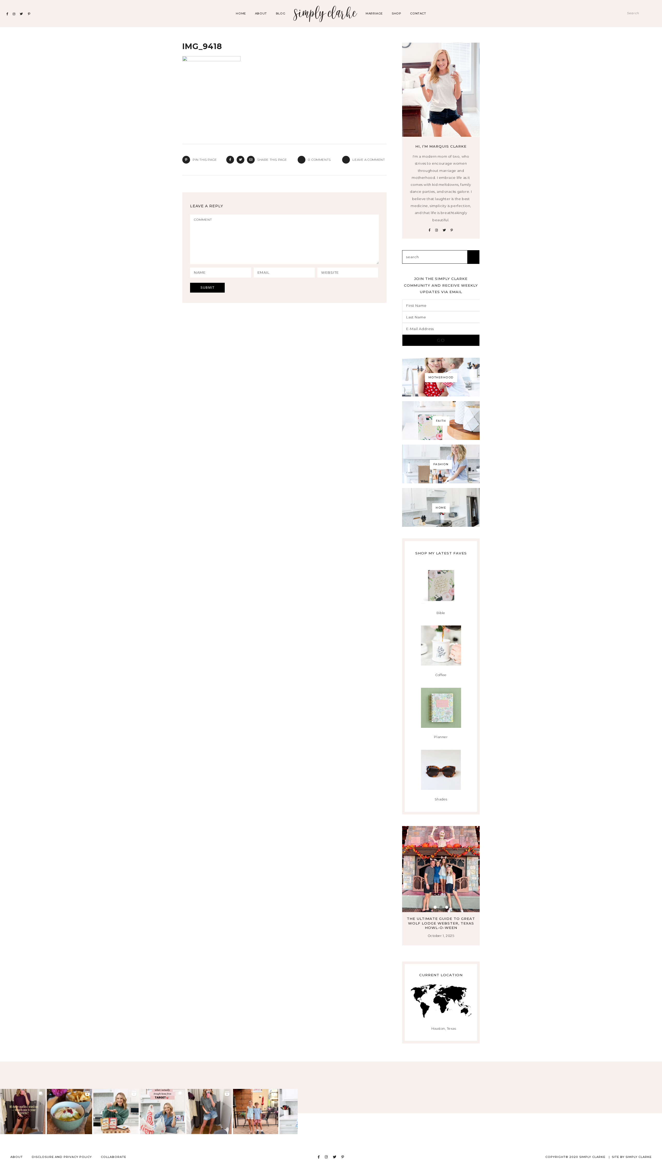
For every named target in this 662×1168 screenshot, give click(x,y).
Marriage (374, 13)
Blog (280, 13)
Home (241, 13)
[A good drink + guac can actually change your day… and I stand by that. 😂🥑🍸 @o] (69, 1111)
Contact (418, 13)
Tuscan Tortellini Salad (441, 919)
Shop (396, 13)
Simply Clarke (325, 13)
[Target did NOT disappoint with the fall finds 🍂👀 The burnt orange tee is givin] (162, 1111)
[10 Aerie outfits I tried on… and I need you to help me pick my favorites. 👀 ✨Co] (23, 1111)
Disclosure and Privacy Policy (62, 1157)
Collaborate (113, 1157)
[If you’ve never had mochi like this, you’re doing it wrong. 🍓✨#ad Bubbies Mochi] (116, 1111)
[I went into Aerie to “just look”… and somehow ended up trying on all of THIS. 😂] (209, 1111)
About (261, 13)
